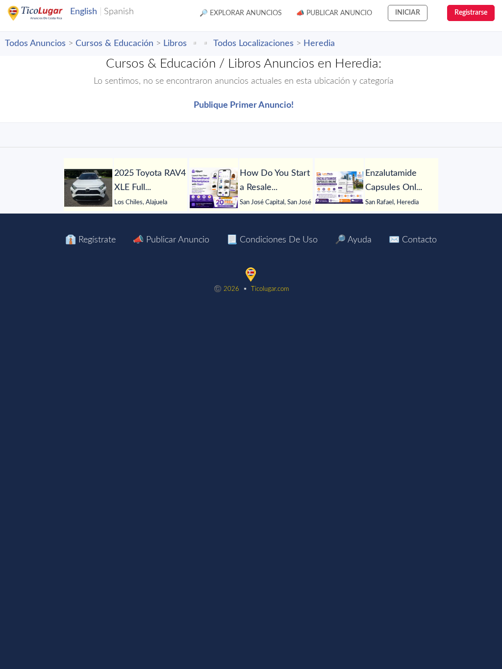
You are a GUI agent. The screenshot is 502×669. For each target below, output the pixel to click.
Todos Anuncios (35, 43)
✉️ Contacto (413, 240)
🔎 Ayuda (353, 240)
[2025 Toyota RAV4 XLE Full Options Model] (88, 188)
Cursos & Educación (114, 43)
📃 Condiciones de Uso (272, 240)
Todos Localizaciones (253, 43)
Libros (175, 43)
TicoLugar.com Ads (45, 13)
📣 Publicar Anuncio (334, 13)
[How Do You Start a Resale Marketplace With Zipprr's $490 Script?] (214, 187)
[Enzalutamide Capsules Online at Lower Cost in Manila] (339, 187)
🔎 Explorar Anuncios (241, 13)
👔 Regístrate (90, 240)
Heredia (319, 43)
